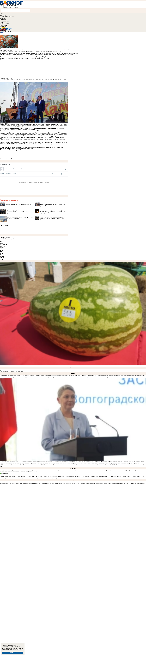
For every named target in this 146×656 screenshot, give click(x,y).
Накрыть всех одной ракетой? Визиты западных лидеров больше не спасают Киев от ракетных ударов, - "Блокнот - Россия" (92, 377)
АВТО (8, 29)
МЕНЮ (2, 14)
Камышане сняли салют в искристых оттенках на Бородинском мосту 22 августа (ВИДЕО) (95, 464)
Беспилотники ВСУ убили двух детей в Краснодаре (12, 371)
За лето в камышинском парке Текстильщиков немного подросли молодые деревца (19, 463)
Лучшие (8, 173)
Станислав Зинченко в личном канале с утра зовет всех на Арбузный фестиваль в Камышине (84, 476)
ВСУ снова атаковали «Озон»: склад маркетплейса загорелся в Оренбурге (59, 464)
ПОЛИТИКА (3, 19)
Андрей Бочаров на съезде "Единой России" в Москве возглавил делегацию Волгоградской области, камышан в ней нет (27, 470)
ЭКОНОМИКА (3, 25)
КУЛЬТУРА (3, 15)
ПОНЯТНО (12, 652)
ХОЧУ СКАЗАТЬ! (4, 24)
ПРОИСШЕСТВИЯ (4, 21)
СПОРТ (2, 22)
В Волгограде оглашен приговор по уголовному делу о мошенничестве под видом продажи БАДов (119, 463)
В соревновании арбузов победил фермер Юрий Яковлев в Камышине (14, 365)
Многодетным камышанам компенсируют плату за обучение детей (122, 483)
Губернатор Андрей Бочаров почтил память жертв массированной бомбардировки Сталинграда (87, 461)
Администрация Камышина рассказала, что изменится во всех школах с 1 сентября (58, 474)
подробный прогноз (5, 239)
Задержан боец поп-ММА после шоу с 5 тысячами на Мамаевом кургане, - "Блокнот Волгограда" (126, 476)
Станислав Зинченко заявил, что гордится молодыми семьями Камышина (49, 377)
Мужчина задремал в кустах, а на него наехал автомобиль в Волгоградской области (126, 461)
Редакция (2, 34)
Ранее (14, 173)
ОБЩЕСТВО (3, 18)
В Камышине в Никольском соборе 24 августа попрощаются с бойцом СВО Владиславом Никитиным (104, 481)
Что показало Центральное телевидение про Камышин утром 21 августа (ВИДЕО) (64, 481)
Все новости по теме (5, 50)
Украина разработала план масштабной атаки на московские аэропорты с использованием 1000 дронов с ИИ (40, 476)
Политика (2, 78)
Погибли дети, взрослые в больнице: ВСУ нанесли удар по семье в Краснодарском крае (20, 474)
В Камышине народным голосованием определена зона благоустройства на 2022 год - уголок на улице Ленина (28, 124)
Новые (2, 173)
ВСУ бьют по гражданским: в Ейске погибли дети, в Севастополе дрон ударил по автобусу (94, 375)
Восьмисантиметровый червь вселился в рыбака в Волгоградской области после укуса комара (21, 464)
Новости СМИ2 (4, 225)
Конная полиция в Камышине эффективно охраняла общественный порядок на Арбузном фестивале (53, 375)
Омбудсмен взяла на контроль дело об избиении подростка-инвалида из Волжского (19, 461)
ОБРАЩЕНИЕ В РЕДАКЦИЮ (7, 16)
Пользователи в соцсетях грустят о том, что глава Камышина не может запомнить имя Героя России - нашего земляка (30, 51)
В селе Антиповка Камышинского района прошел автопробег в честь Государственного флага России (99, 474)
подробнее (13, 239)
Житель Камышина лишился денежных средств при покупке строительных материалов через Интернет (23, 481)
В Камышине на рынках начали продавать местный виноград (52, 461)
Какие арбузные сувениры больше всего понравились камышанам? (16, 375)
